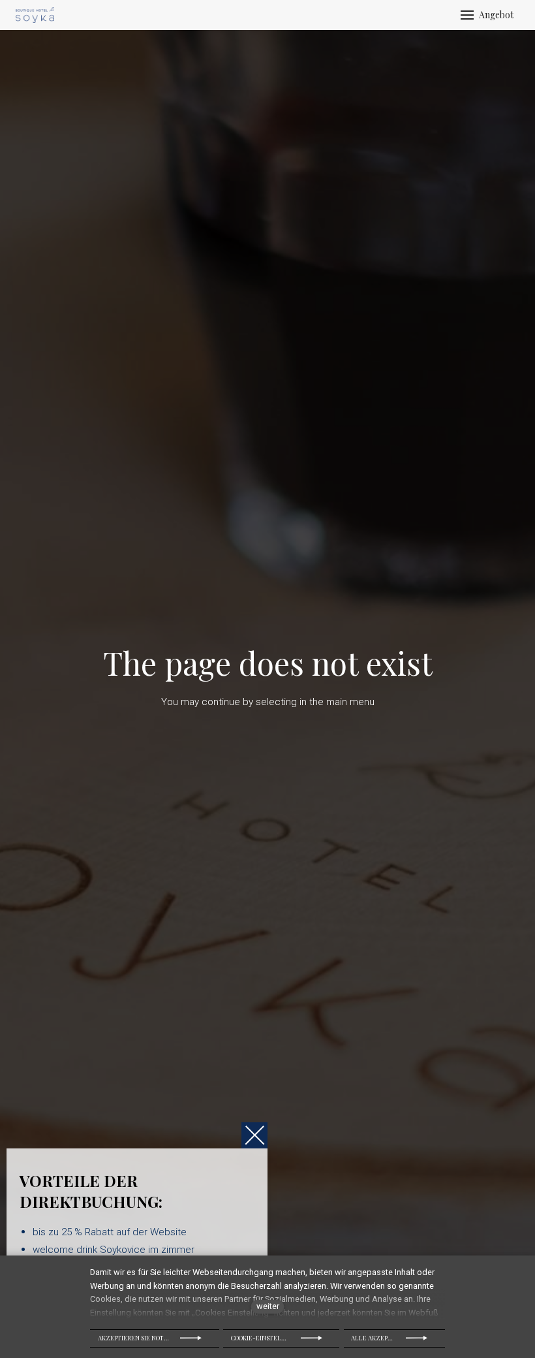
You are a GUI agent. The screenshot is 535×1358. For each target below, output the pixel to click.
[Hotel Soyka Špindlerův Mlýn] (35, 15)
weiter (267, 1306)
